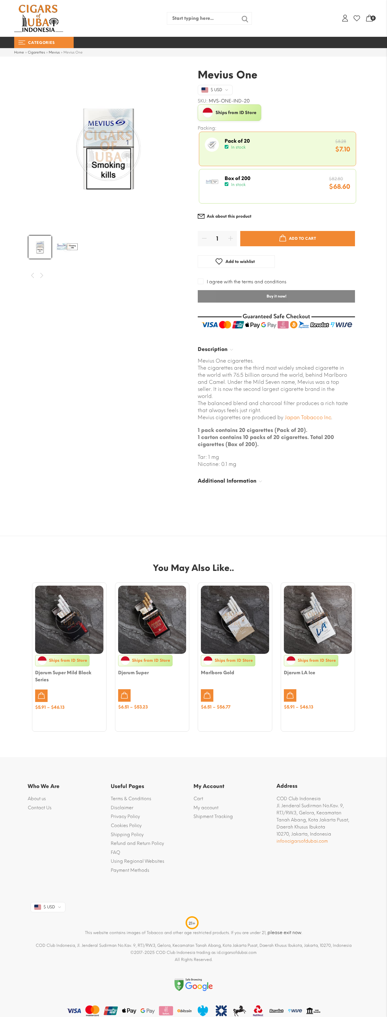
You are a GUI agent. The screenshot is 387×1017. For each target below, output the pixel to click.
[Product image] (69, 620)
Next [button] (42, 275)
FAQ (115, 852)
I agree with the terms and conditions (246, 281)
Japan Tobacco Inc (308, 417)
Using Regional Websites (137, 861)
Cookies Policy (126, 825)
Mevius (54, 52)
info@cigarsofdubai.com (302, 841)
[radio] (277, 149)
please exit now (284, 932)
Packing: (207, 128)
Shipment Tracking (213, 816)
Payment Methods (130, 870)
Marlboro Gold (217, 672)
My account (206, 807)
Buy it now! (276, 296)
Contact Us (40, 807)
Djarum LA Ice (299, 672)
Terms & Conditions (131, 798)
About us (37, 798)
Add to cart (302, 238)
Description (212, 349)
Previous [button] (32, 275)
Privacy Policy (125, 816)
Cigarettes (36, 52)
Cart (198, 798)
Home (19, 52)
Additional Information (227, 481)
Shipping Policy (127, 834)
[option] (108, 148)
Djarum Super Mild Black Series (63, 676)
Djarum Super (133, 672)
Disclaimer (122, 807)
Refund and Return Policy (137, 843)
